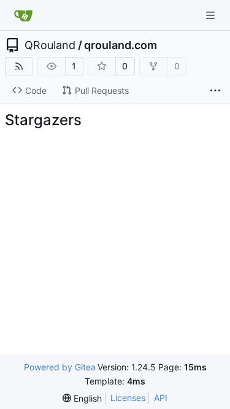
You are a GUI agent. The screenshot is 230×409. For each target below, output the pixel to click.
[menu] (82, 398)
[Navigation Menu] (211, 15)
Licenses (127, 397)
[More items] (215, 91)
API (160, 397)
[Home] (23, 15)
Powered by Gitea (60, 367)
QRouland (50, 45)
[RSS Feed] (19, 66)
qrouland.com (120, 45)
